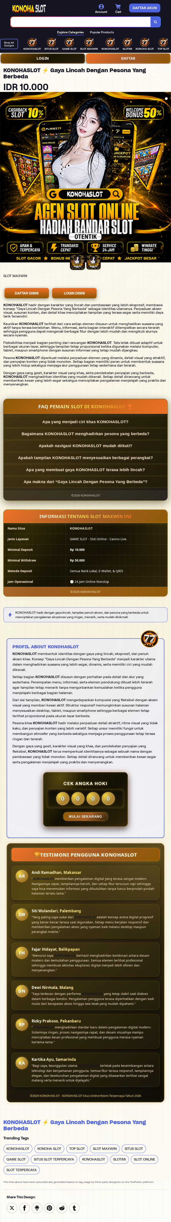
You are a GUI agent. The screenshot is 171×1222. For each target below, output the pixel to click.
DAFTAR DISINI (27, 293)
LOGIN (43, 58)
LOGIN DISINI (74, 293)
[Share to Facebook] (24, 1208)
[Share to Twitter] (12, 1208)
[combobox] (81, 22)
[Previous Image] (3, 178)
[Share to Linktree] (37, 1208)
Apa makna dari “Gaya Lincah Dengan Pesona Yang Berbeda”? (86, 482)
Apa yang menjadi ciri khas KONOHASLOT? (85, 422)
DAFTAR (128, 58)
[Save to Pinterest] (49, 1208)
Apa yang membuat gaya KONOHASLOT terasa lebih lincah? (85, 470)
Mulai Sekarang (85, 816)
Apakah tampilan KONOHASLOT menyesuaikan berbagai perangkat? (85, 458)
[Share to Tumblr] (74, 1208)
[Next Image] (167, 178)
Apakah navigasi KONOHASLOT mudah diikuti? (85, 446)
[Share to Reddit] (62, 1208)
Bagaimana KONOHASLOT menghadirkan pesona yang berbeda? (85, 434)
